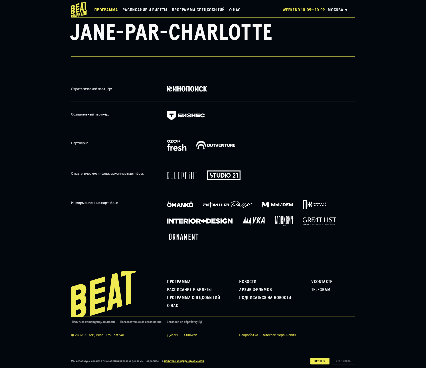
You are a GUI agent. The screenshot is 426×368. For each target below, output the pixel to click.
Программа (106, 10)
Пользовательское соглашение (141, 322)
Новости (247, 282)
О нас (235, 10)
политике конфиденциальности (184, 361)
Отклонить (343, 361)
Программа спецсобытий (198, 10)
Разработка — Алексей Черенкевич (267, 335)
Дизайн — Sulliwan (182, 335)
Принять (320, 361)
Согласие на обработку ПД (184, 322)
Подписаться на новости (265, 298)
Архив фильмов (255, 290)
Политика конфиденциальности (93, 322)
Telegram (320, 290)
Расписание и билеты (144, 10)
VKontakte (321, 282)
